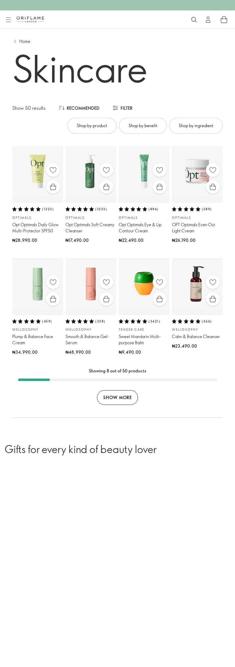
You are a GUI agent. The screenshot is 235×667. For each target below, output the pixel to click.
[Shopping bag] (224, 19)
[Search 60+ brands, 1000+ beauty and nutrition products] (194, 19)
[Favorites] (53, 170)
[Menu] (8, 20)
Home (24, 41)
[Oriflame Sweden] (30, 19)
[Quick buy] (53, 187)
